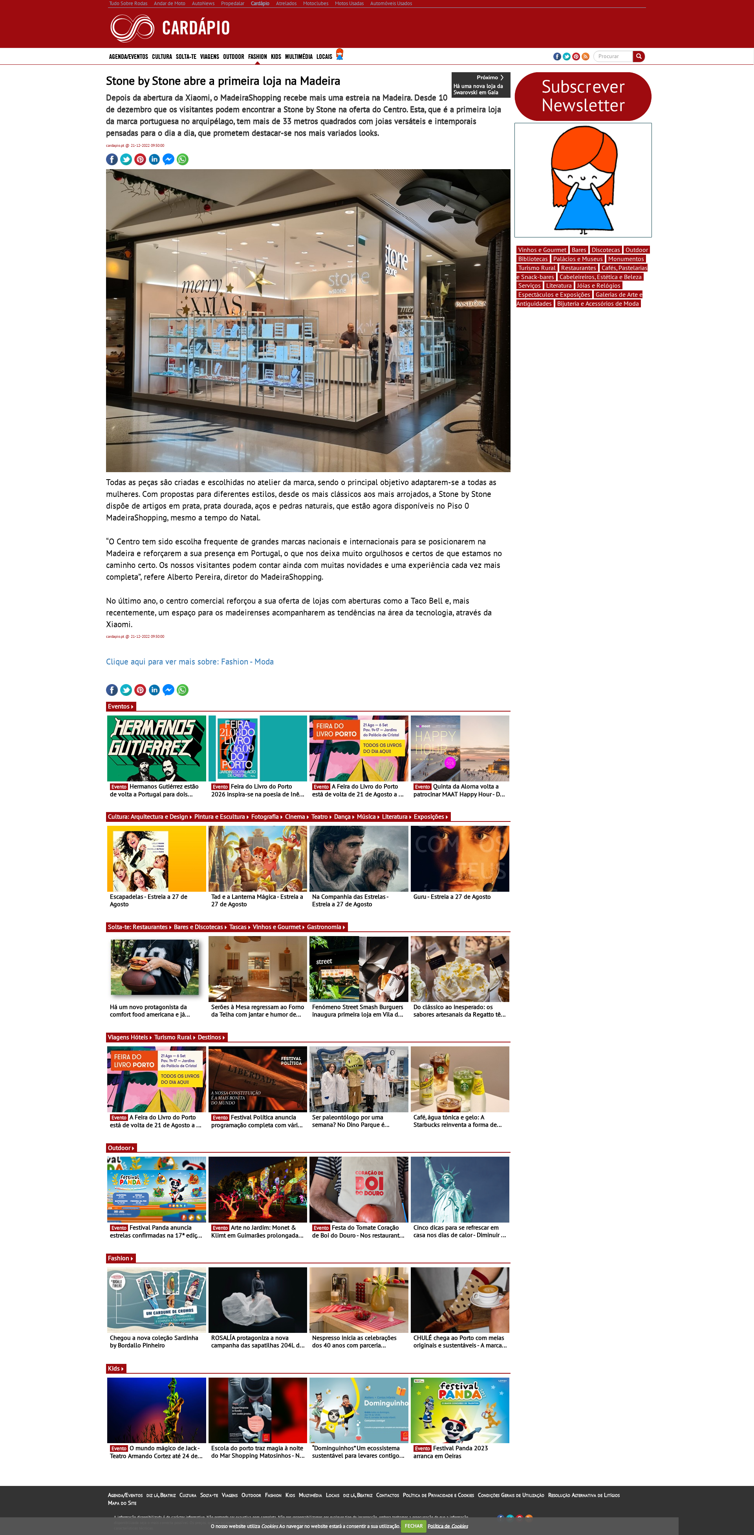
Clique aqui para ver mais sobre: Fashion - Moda (190, 661)
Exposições (429, 816)
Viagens (230, 1494)
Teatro (319, 816)
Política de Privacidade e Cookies (438, 1494)
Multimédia (310, 1494)
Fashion (257, 56)
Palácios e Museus (578, 259)
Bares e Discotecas (198, 927)
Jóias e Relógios (598, 285)
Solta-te (209, 1494)
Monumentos (626, 259)
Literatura (395, 816)
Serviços (529, 285)
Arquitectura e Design (159, 816)
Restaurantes (150, 927)
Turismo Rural (173, 1037)
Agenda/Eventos (128, 56)
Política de (448, 1525)
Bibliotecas (533, 259)
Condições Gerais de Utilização (511, 1494)
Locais (332, 1494)
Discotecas (606, 250)
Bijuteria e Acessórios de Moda (598, 303)
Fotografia (265, 816)
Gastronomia (324, 927)
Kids (276, 56)
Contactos (387, 1494)
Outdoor (233, 56)
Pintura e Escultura (219, 816)
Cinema (295, 816)
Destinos (209, 1037)
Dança (342, 816)
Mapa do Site (122, 1502)
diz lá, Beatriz (161, 1494)
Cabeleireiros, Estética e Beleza (601, 277)
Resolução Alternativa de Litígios (584, 1494)
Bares (579, 250)
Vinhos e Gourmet (277, 927)
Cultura (187, 1494)
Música (366, 816)
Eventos (119, 706)
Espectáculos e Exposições (554, 294)
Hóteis (139, 1037)
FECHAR (414, 1525)
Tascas (238, 927)
